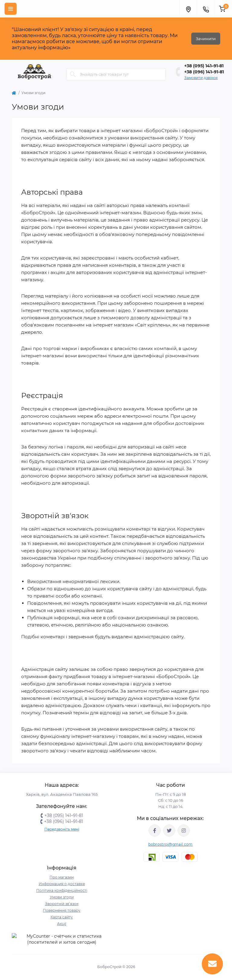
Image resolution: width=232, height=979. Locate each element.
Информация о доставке (62, 884)
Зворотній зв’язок (62, 903)
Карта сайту (61, 917)
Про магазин (62, 877)
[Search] (72, 74)
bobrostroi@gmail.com (170, 844)
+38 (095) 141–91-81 (204, 66)
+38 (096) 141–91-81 (204, 72)
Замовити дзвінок (201, 77)
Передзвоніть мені (61, 829)
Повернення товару (61, 910)
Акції (61, 923)
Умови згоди (62, 897)
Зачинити (206, 38)
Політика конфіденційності (61, 890)
